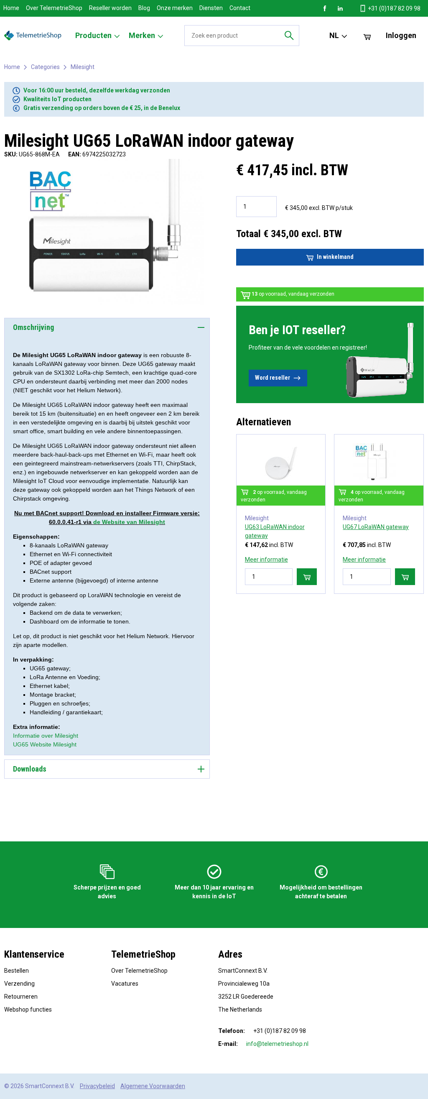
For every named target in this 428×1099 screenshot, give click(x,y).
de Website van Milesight (129, 522)
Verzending (19, 983)
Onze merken (175, 8)
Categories (45, 67)
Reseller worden (110, 8)
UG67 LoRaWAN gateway (376, 527)
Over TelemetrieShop (54, 8)
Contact (239, 8)
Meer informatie (266, 559)
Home (11, 8)
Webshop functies (28, 1009)
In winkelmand (335, 256)
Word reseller (272, 377)
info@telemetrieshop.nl (277, 1043)
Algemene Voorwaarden (152, 1086)
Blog (144, 8)
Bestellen (16, 970)
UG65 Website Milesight (44, 744)
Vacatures (124, 983)
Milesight (82, 67)
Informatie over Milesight (45, 735)
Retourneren (21, 996)
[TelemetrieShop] (34, 35)
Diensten (211, 8)
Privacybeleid (97, 1086)
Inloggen (401, 35)
